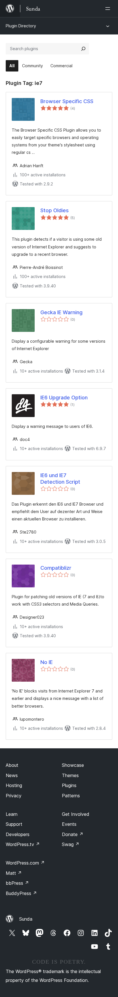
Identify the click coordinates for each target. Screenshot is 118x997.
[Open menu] (109, 8)
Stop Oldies (54, 210)
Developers (18, 834)
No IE (46, 662)
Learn (11, 814)
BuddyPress (21, 893)
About (12, 765)
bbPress (17, 883)
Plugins (69, 785)
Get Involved (75, 814)
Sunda (25, 919)
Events (69, 824)
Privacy (13, 795)
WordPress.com (25, 863)
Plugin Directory (21, 25)
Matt (14, 873)
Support (14, 824)
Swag (70, 844)
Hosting (14, 785)
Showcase (73, 765)
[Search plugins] (83, 48)
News (12, 775)
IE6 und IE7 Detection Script (60, 478)
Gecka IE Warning (61, 312)
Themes (70, 775)
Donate (72, 834)
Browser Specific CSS (66, 101)
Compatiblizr (55, 568)
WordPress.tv (23, 844)
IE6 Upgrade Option (64, 398)
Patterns (71, 795)
